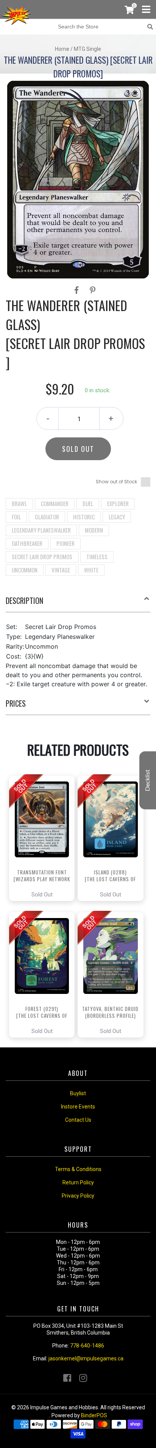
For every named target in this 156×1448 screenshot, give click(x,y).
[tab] (78, 603)
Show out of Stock (116, 481)
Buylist (78, 1093)
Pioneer (65, 543)
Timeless (97, 556)
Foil (16, 517)
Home (62, 49)
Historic (84, 517)
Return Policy (78, 1182)
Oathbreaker (27, 543)
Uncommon (24, 570)
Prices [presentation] (16, 703)
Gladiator (47, 517)
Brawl (19, 503)
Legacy (117, 517)
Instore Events (78, 1107)
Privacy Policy (78, 1196)
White (91, 570)
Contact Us (78, 1120)
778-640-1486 (87, 1346)
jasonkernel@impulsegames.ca (85, 1358)
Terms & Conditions (78, 1169)
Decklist (148, 780)
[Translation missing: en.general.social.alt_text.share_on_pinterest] (92, 290)
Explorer (118, 503)
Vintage (60, 570)
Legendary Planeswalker (41, 530)
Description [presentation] (24, 600)
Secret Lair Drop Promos (42, 556)
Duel (88, 503)
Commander (55, 503)
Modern (94, 530)
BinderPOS (94, 1415)
